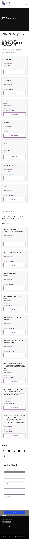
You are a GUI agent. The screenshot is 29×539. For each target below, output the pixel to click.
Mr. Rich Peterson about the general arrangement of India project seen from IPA (14, 366)
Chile (5, 101)
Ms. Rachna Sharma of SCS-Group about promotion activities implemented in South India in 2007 (14, 392)
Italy (5, 144)
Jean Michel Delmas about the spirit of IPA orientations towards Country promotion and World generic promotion (14, 419)
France (6, 123)
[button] (26, 4)
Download (14, 71)
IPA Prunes (9, 536)
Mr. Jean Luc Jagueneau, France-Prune (13, 341)
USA (4, 186)
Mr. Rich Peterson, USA (12, 252)
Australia (7, 80)
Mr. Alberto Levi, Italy (12, 296)
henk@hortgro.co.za (7, 522)
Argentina (7, 59)
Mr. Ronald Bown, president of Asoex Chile (13, 230)
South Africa (8, 165)
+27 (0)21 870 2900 (6, 521)
